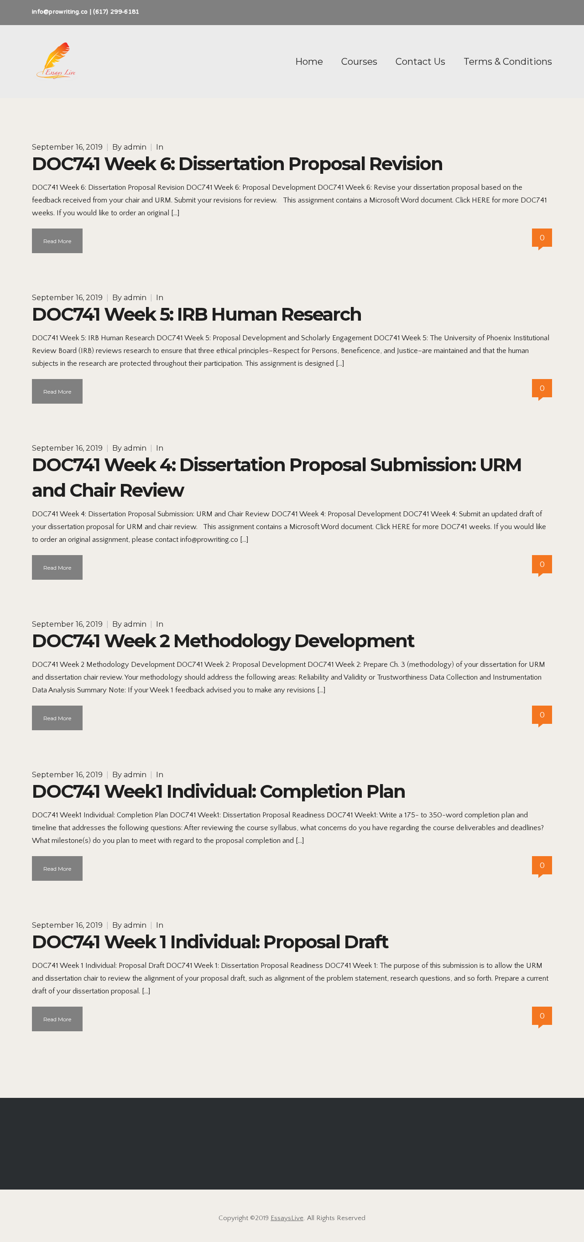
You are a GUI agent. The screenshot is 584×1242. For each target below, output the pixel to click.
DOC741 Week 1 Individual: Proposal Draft (210, 941)
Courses (359, 61)
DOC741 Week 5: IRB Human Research (196, 314)
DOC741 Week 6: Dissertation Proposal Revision (237, 163)
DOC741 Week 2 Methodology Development (223, 640)
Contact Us (420, 61)
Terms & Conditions (508, 61)
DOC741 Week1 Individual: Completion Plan (218, 791)
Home (309, 61)
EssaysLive (287, 1218)
